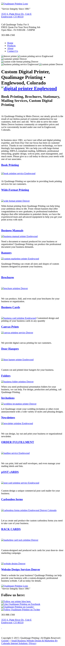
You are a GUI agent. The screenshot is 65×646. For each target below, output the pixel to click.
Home (10, 43)
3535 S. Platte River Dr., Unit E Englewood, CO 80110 (16, 621)
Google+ (5, 640)
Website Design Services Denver (20, 569)
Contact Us (12, 51)
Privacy (32, 643)
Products (11, 45)
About (10, 48)
